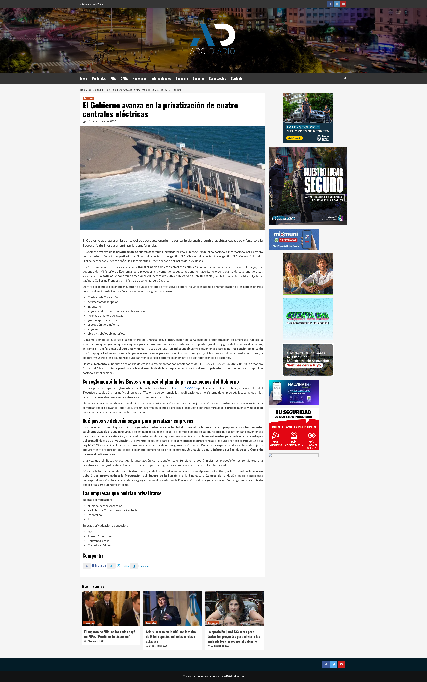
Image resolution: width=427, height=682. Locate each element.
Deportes (198, 78)
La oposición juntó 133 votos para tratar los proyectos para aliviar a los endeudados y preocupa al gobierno (234, 636)
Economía (182, 78)
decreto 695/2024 (186, 388)
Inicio (83, 78)
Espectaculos (217, 78)
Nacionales (139, 78)
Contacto (237, 78)
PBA (113, 78)
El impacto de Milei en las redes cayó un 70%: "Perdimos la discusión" (109, 634)
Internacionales (161, 78)
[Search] (345, 78)
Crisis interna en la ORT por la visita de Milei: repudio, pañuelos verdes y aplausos (171, 636)
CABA (124, 78)
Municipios (99, 78)
